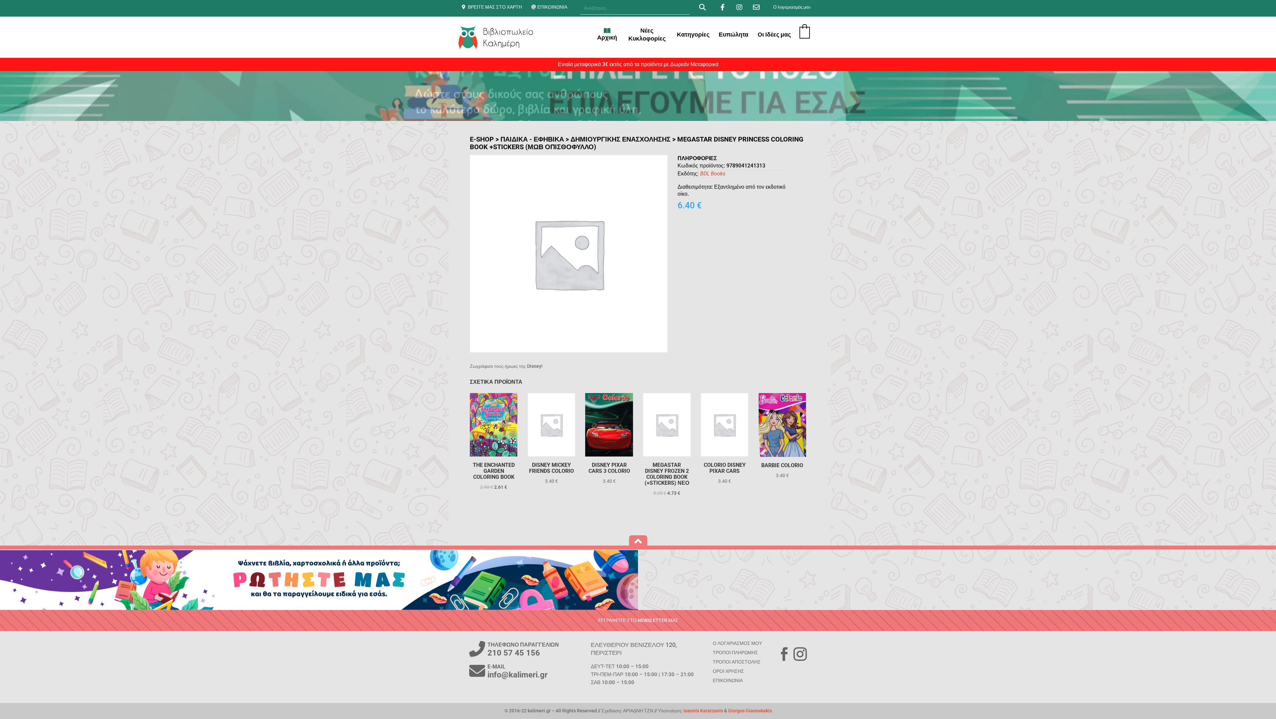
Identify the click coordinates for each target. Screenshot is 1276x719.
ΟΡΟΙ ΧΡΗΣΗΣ (728, 671)
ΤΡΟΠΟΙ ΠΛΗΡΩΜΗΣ (735, 652)
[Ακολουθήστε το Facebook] (784, 654)
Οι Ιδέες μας (774, 34)
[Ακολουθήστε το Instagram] (800, 654)
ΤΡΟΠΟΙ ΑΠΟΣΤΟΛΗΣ (737, 662)
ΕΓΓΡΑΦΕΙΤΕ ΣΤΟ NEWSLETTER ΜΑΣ (638, 620)
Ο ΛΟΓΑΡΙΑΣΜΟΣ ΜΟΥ (737, 643)
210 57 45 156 (513, 653)
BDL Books (712, 173)
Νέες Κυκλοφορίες (647, 34)
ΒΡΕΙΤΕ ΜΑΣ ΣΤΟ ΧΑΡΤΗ (495, 7)
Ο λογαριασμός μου (791, 7)
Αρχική (607, 37)
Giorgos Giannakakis (750, 710)
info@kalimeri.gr (517, 674)
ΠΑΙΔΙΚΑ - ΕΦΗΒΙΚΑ (532, 139)
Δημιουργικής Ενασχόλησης (621, 139)
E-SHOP (482, 139)
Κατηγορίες (693, 34)
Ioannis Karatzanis (703, 710)
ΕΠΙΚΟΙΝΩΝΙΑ (552, 7)
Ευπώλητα (733, 34)
